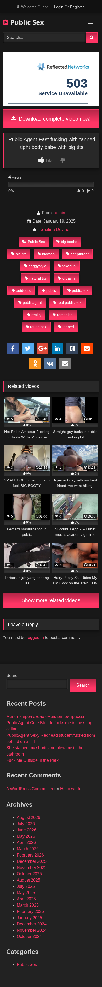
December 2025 (32, 861)
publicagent (32, 302)
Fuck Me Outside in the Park (32, 760)
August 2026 (28, 817)
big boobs (69, 242)
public (51, 290)
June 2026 (26, 830)
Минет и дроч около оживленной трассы (45, 716)
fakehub (69, 266)
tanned (68, 327)
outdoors (23, 290)
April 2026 (26, 842)
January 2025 (29, 917)
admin (59, 213)
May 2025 (26, 892)
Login (58, 7)
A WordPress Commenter (29, 789)
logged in (35, 637)
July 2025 (26, 886)
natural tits (38, 278)
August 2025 (28, 880)
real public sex (69, 302)
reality (36, 315)
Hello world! (71, 789)
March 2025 (28, 905)
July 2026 (26, 824)
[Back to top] (86, 971)
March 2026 (28, 849)
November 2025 (32, 867)
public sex (80, 290)
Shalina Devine (55, 229)
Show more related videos (51, 600)
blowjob (48, 254)
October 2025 (29, 874)
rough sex (38, 327)
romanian (65, 315)
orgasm (68, 278)
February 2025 (30, 911)
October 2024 (29, 936)
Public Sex (26, 22)
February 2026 (30, 855)
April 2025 (26, 899)
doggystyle (37, 266)
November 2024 (32, 930)
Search (13, 675)
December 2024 (32, 924)
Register (77, 7)
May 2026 (26, 836)
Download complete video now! (54, 119)
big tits (21, 254)
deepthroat (80, 254)
